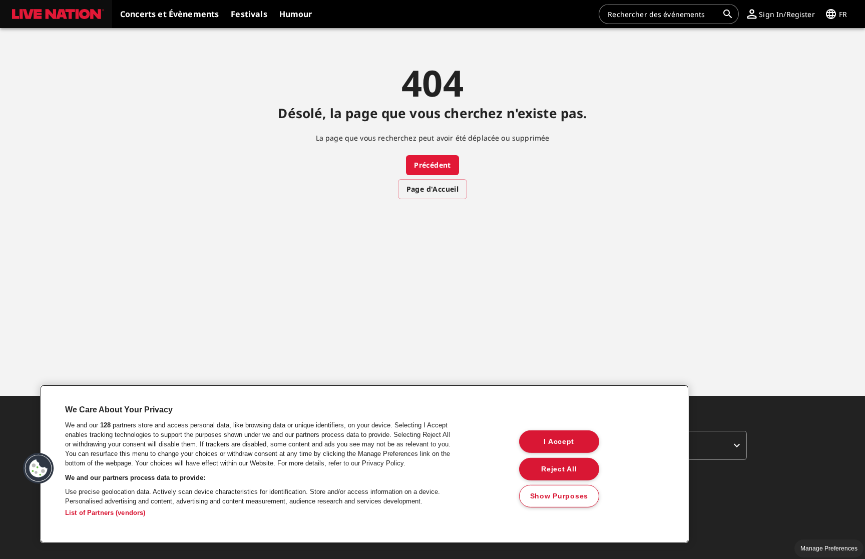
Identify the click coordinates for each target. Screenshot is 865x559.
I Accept (559, 441)
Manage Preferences (828, 548)
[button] (56, 14)
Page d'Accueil (432, 189)
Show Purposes (559, 496)
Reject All (559, 468)
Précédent (432, 165)
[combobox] (663, 14)
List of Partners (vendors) (105, 512)
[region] (364, 464)
